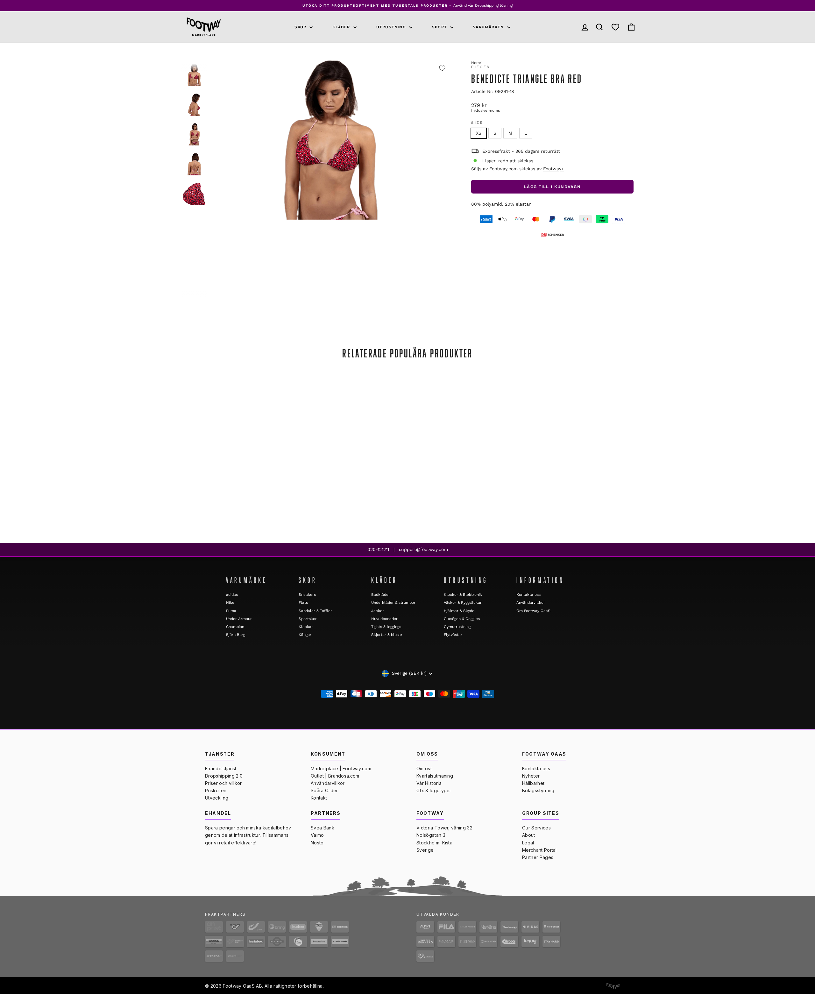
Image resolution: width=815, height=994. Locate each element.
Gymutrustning (457, 626)
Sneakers (307, 594)
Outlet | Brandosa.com (335, 776)
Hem (475, 62)
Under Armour (239, 619)
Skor (301, 27)
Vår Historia (429, 783)
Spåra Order (324, 790)
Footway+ (553, 168)
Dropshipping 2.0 (224, 776)
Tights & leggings (386, 626)
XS (478, 133)
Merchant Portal (539, 850)
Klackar (306, 626)
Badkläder (380, 594)
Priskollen (215, 790)
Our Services (536, 827)
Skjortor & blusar (386, 634)
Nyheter (531, 776)
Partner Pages (537, 857)
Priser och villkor (223, 783)
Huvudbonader (384, 619)
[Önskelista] (615, 27)
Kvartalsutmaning (434, 776)
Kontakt (319, 797)
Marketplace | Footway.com (341, 768)
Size (477, 123)
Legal (528, 842)
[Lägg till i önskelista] (442, 68)
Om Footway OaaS (533, 611)
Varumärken (489, 27)
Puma (231, 611)
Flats (303, 602)
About (528, 835)
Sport (440, 27)
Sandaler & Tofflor (315, 611)
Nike (230, 602)
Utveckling (216, 797)
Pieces (480, 67)
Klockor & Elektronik (463, 594)
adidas (232, 594)
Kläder (341, 27)
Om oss (424, 768)
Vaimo (317, 835)
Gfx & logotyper (433, 790)
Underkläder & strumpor (393, 602)
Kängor (305, 634)
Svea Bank (322, 827)
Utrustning (392, 27)
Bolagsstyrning (538, 790)
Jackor (377, 611)
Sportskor (308, 619)
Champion (235, 626)
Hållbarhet (533, 783)
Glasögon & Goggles (462, 619)
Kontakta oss (528, 594)
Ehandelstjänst (220, 768)
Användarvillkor (530, 602)
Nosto (317, 842)
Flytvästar (453, 634)
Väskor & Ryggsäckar (463, 602)
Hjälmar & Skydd (459, 611)
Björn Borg (235, 634)
